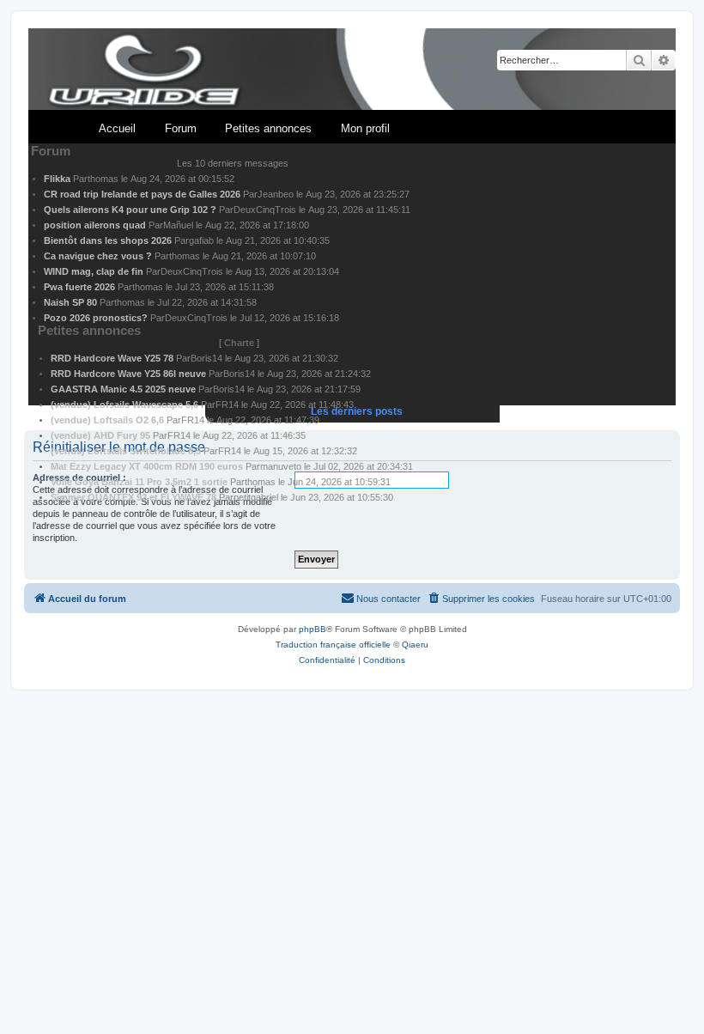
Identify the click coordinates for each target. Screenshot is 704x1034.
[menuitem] (481, 598)
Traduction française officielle (333, 644)
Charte (239, 343)
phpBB (312, 629)
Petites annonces (268, 128)
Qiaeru (415, 644)
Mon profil (365, 128)
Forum (181, 128)
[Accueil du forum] (352, 70)
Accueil (117, 128)
